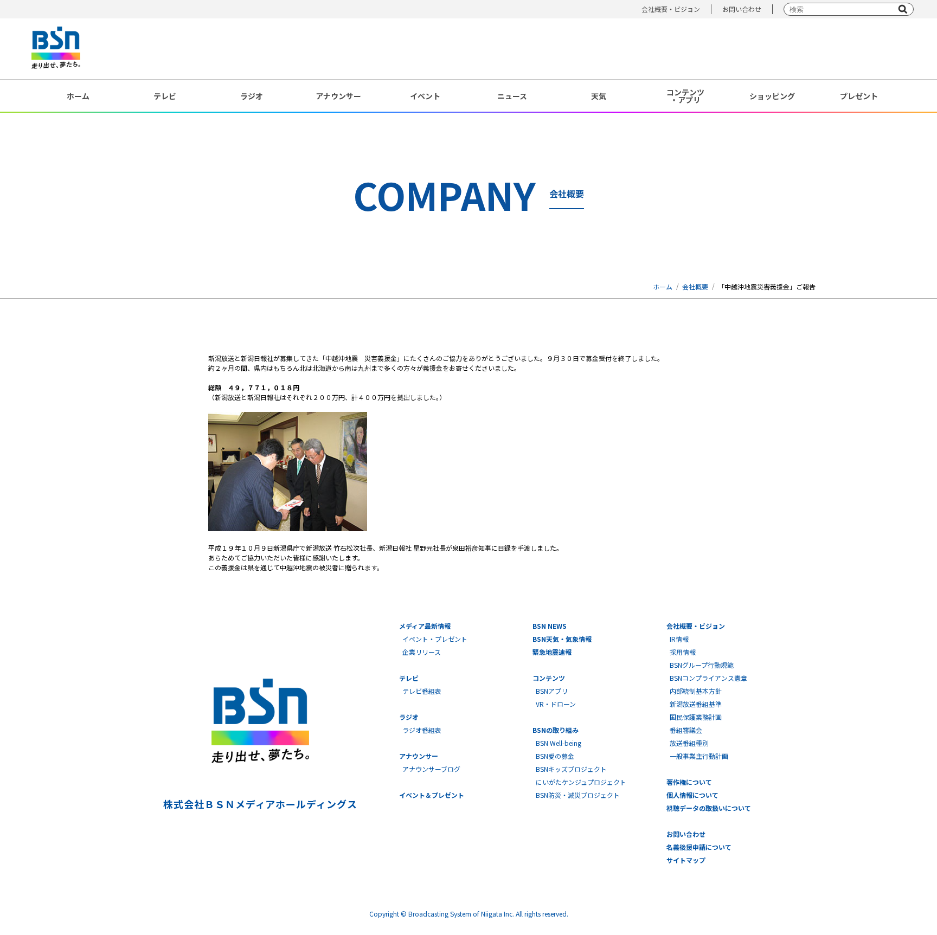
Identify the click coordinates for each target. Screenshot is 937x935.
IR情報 (679, 638)
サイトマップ (685, 860)
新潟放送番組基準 (696, 703)
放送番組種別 (689, 742)
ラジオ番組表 (421, 729)
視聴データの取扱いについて (708, 808)
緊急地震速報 (552, 651)
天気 (598, 96)
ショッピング (772, 96)
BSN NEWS (549, 625)
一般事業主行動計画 (699, 755)
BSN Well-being (558, 742)
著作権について (689, 781)
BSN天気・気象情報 (562, 638)
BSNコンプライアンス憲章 (708, 677)
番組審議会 (686, 729)
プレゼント (859, 96)
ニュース (512, 96)
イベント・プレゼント (434, 638)
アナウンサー (338, 96)
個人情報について (692, 794)
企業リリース (421, 651)
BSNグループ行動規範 (702, 664)
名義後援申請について (698, 847)
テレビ (164, 96)
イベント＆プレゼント (431, 794)
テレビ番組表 (421, 690)
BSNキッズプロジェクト (571, 768)
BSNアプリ (552, 690)
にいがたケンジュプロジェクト (581, 781)
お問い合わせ (741, 9)
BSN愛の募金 (555, 755)
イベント (425, 96)
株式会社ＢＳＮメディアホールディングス (260, 804)
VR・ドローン (556, 703)
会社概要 (695, 286)
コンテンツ (548, 677)
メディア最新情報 (425, 625)
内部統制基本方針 (696, 690)
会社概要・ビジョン (670, 9)
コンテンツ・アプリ (685, 96)
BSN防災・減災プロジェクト (578, 794)
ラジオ (251, 96)
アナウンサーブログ (431, 768)
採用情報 (683, 651)
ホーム (78, 96)
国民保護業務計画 (696, 716)
